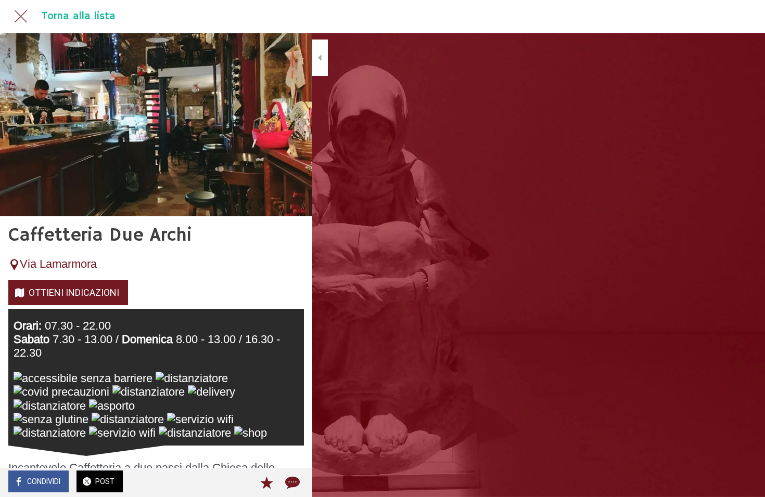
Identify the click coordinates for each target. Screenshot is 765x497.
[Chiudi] (21, 16)
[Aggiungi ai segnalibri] (266, 482)
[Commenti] (291, 482)
